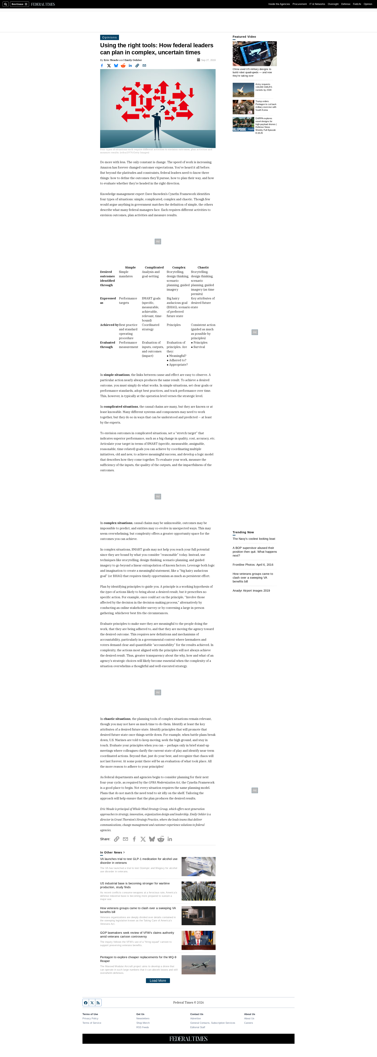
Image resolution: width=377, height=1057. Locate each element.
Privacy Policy (90, 1018)
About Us (249, 1018)
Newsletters (142, 1018)
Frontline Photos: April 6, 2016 (253, 564)
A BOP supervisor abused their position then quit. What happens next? (255, 551)
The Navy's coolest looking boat (254, 538)
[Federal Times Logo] (43, 4)
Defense (345, 4)
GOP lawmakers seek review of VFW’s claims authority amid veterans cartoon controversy (137, 934)
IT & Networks (317, 4)
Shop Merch (143, 1022)
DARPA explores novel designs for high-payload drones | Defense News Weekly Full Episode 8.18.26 (266, 125)
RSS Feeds (142, 1027)
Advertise (195, 1018)
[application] (255, 53)
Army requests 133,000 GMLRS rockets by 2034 (264, 87)
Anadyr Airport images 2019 (251, 590)
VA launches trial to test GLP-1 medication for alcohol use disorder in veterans (139, 860)
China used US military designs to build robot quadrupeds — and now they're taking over (252, 72)
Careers (248, 1022)
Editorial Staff (197, 1027)
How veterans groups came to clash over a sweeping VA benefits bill (138, 910)
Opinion (368, 4)
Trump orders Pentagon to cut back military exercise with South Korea (266, 105)
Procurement (300, 4)
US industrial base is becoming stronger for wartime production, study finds (135, 885)
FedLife (357, 4)
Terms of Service (91, 1022)
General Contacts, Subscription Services (212, 1022)
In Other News (111, 852)
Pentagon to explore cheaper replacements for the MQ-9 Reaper (138, 959)
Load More (158, 980)
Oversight (333, 4)
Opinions (109, 37)
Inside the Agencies (279, 4)
